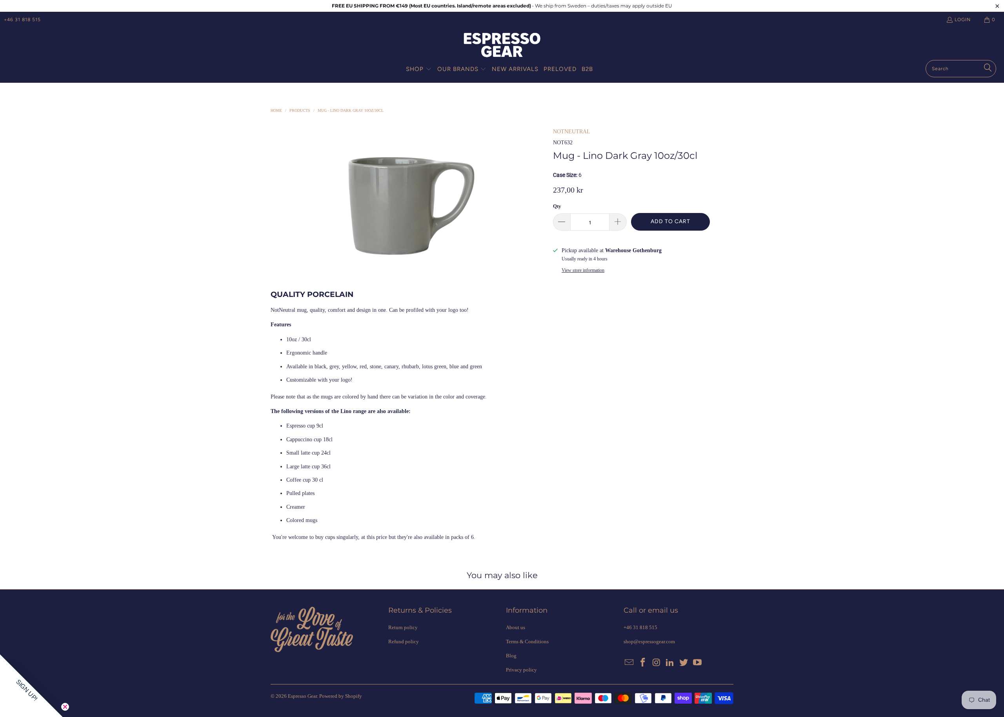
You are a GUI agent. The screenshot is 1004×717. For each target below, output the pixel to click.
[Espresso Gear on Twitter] (684, 663)
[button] (419, 69)
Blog (511, 656)
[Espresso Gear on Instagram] (656, 663)
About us (515, 627)
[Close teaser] (65, 707)
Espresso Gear (302, 696)
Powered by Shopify (340, 696)
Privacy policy (521, 670)
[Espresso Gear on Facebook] (643, 663)
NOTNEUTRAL (571, 132)
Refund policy (403, 641)
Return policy (403, 627)
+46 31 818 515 (22, 19)
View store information (583, 270)
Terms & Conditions (527, 641)
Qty (557, 206)
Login (963, 19)
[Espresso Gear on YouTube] (697, 663)
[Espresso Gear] (502, 45)
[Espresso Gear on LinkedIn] (670, 663)
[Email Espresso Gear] (629, 663)
